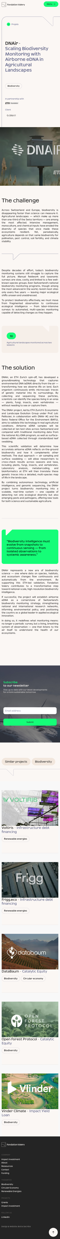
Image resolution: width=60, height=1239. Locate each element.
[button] (51, 4)
